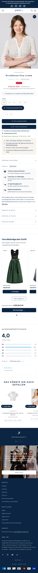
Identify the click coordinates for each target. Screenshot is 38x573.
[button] (19, 79)
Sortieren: (5, 361)
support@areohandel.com (21, 532)
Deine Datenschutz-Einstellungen (11, 523)
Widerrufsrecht (6, 513)
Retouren (4, 492)
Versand (4, 489)
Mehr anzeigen (19, 299)
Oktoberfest (13, 166)
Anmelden (19, 472)
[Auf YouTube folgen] (12, 555)
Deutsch (18, 560)
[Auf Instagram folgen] (7, 555)
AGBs (3, 510)
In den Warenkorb (19, 121)
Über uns (4, 495)
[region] (19, 435)
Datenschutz (5, 516)
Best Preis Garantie (11, 145)
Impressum (5, 520)
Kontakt (4, 486)
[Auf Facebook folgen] (3, 555)
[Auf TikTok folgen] (17, 555)
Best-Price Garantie (7, 498)
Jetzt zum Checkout (19, 127)
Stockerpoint (19, 72)
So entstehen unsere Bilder (10, 501)
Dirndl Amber (6, 285)
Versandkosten (14, 88)
